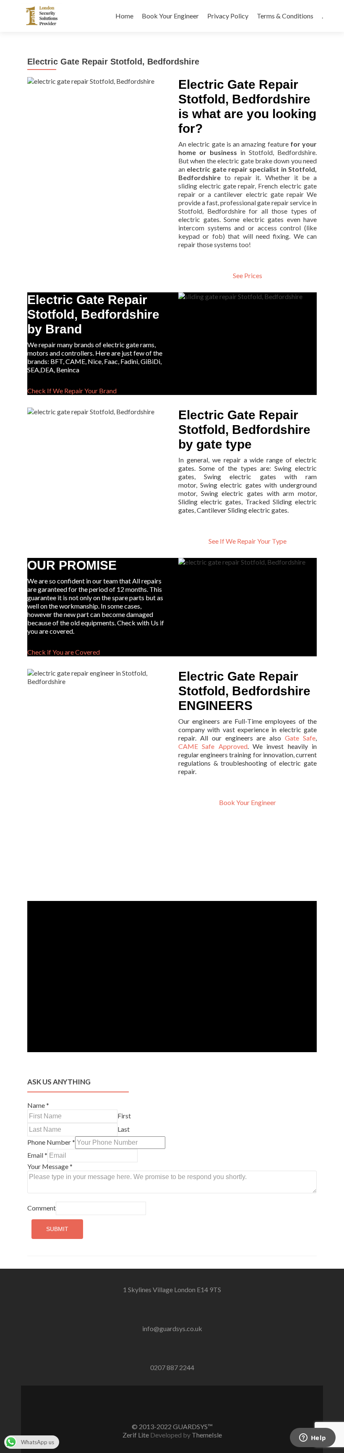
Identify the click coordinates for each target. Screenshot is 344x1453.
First (124, 1116)
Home (124, 16)
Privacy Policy (227, 16)
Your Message (50, 1166)
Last (123, 1129)
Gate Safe (300, 738)
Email (37, 1155)
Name (38, 1105)
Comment (41, 1208)
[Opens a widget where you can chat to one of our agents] (312, 1438)
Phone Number (51, 1142)
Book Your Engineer (170, 16)
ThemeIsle (207, 1435)
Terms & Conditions (285, 16)
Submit (57, 1229)
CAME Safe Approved (213, 746)
